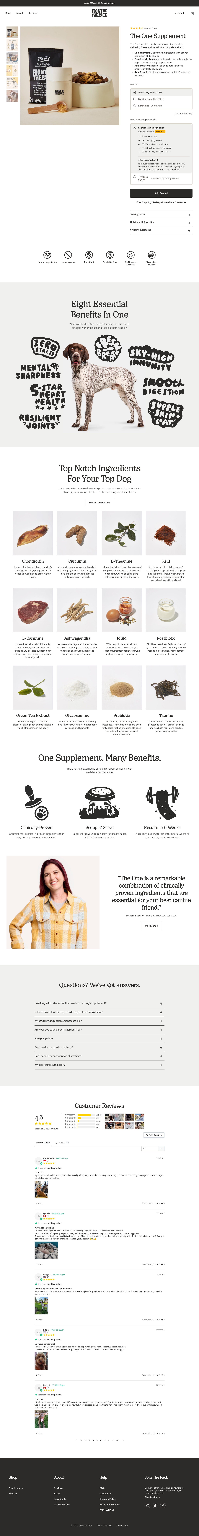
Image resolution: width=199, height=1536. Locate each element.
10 (117, 1440)
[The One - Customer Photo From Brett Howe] (119, 1117)
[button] (158, 1203)
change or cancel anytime (167, 169)
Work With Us (107, 1510)
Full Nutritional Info (99, 503)
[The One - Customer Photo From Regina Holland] (119, 1125)
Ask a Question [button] (155, 1135)
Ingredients (60, 1499)
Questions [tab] (60, 1142)
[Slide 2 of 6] (12, 45)
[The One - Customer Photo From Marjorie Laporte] (110, 1117)
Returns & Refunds (110, 1504)
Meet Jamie (151, 926)
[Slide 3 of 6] (12, 58)
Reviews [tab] (39, 1142)
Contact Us (105, 1494)
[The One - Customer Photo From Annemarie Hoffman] (110, 1125)
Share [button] (40, 1203)
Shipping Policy (108, 1499)
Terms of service (104, 1525)
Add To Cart (161, 193)
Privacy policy (122, 1525)
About (19, 13)
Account (179, 13)
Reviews (32, 13)
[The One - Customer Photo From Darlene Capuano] (139, 1117)
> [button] (123, 1440)
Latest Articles (62, 1504)
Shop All (13, 1494)
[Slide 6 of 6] (12, 96)
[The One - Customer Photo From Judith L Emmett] (139, 1125)
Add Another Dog (183, 113)
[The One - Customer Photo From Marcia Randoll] (129, 1117)
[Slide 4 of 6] (12, 70)
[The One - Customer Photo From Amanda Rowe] (129, 1125)
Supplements (16, 1488)
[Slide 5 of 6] (12, 83)
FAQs (102, 1488)
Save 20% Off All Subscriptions (99, 3)
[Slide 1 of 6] (12, 32)
